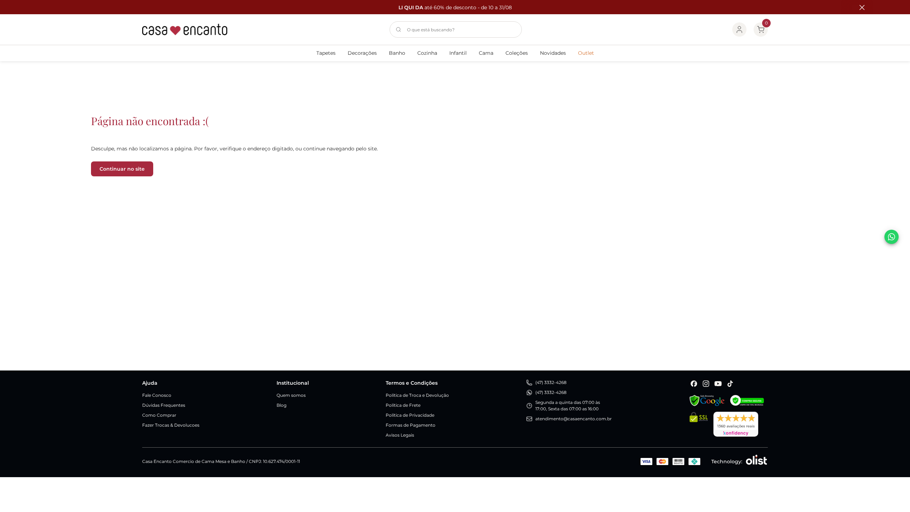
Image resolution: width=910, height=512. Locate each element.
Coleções (516, 53)
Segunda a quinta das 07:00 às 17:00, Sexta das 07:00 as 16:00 (567, 405)
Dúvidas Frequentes (163, 405)
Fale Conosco (156, 395)
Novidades (553, 53)
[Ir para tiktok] (730, 383)
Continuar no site (122, 169)
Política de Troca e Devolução (417, 395)
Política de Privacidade (410, 415)
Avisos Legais (400, 435)
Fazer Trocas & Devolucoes (170, 425)
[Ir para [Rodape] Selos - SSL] (699, 424)
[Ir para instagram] (706, 383)
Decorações (362, 53)
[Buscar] (398, 29)
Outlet (586, 53)
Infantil (458, 53)
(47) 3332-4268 (551, 382)
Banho (397, 53)
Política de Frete (403, 405)
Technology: (726, 461)
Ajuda (149, 383)
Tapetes (326, 53)
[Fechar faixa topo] (858, 7)
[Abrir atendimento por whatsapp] (891, 237)
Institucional (293, 383)
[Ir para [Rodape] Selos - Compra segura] (747, 400)
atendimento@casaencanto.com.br (573, 418)
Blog (282, 405)
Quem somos (291, 395)
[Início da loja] (185, 29)
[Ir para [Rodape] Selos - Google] (707, 400)
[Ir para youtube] (718, 383)
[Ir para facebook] (694, 383)
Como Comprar (159, 415)
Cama (486, 53)
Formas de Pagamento (410, 425)
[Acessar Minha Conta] (739, 29)
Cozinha (427, 53)
